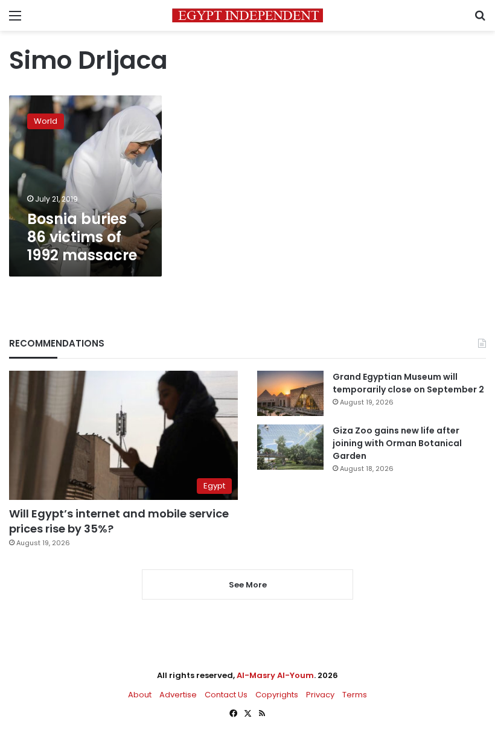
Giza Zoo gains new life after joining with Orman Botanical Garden (397, 443)
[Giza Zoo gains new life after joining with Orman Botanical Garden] (290, 447)
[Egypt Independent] (247, 15)
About (140, 694)
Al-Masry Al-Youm (275, 675)
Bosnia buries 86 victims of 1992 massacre (82, 237)
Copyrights (276, 694)
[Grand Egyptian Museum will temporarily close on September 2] (290, 393)
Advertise (178, 694)
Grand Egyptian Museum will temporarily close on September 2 (408, 383)
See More (248, 584)
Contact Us (226, 694)
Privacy (320, 694)
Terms (354, 694)
